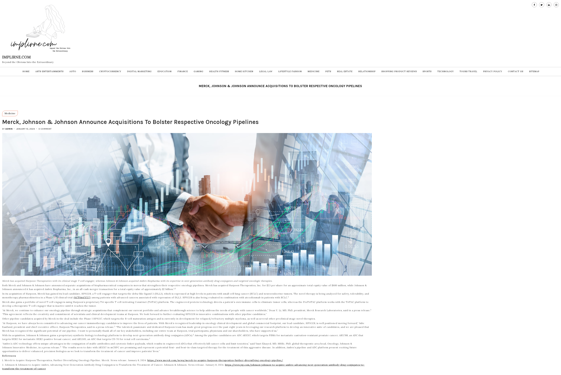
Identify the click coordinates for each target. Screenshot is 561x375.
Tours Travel (468, 71)
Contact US (515, 71)
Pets (328, 71)
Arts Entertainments (49, 71)
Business (87, 71)
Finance (183, 71)
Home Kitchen (244, 71)
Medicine (314, 71)
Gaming (198, 71)
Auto (72, 71)
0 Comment (45, 129)
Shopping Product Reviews (399, 71)
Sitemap (534, 71)
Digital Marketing (139, 71)
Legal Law (265, 71)
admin (9, 129)
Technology (445, 71)
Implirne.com (16, 57)
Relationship (367, 71)
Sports (427, 71)
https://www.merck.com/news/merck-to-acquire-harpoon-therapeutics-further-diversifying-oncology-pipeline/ (215, 360)
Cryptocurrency (110, 71)
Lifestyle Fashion (290, 71)
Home (26, 71)
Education (164, 71)
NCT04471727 (82, 297)
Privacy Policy (492, 71)
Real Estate (345, 71)
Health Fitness (219, 71)
